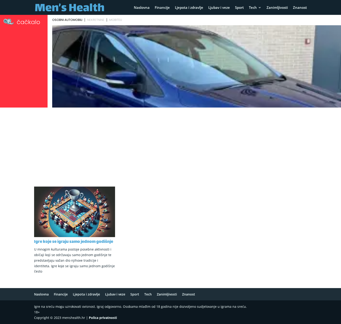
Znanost (300, 8)
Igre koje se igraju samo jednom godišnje (73, 242)
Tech (253, 8)
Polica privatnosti (103, 317)
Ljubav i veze (219, 8)
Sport (239, 8)
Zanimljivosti (277, 8)
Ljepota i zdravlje (189, 8)
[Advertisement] (170, 143)
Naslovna (142, 8)
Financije (162, 8)
